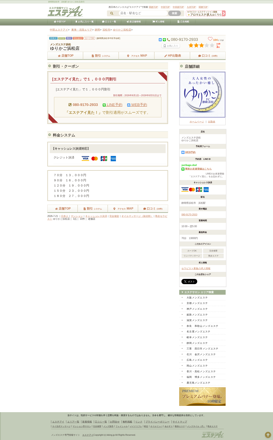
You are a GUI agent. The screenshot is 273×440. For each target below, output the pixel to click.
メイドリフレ (136, 426)
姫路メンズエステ (197, 314)
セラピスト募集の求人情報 (195, 268)
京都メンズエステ (197, 303)
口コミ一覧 (110, 21)
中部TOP (165, 7)
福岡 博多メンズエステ (201, 377)
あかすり (169, 426)
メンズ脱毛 (108, 426)
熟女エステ (212, 426)
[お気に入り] (171, 46)
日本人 (64, 216)
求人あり (78, 38)
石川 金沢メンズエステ (201, 354)
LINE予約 (114, 105)
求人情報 (159, 21)
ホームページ (197, 121)
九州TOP (191, 7)
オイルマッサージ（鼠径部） (137, 216)
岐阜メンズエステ (197, 337)
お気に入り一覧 (85, 21)
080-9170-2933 (189, 214)
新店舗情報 (135, 21)
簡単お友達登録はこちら (198, 168)
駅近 (146, 426)
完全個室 (114, 216)
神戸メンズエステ (197, 308)
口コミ (209, 55)
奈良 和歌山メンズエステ (203, 326)
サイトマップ (180, 421)
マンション (77, 216)
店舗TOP (67, 55)
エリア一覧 (73, 421)
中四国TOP (178, 7)
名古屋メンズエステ (199, 331)
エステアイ (58, 421)
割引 (102, 55)
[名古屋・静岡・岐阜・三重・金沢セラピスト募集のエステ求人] (206, 15)
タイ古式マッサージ (61, 426)
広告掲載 (184, 21)
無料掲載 (127, 421)
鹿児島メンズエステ (199, 382)
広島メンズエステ (197, 360)
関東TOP (203, 7)
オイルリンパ (156, 426)
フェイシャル (122, 426)
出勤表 (211, 121)
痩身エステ (180, 426)
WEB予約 (138, 105)
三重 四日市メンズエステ (203, 348)
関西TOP (153, 7)
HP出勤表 (174, 55)
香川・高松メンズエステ (201, 371)
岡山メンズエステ (197, 365)
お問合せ (115, 421)
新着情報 (87, 421)
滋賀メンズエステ (197, 320)
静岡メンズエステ (197, 343)
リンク (138, 421)
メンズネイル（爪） (196, 426)
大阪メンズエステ (197, 297)
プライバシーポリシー (157, 421)
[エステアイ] (213, 437)
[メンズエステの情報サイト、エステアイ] (65, 16)
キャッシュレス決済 (96, 216)
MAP (139, 55)
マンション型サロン (82, 426)
